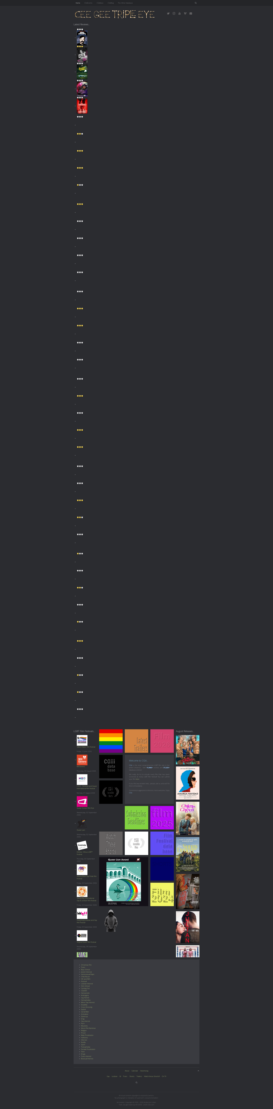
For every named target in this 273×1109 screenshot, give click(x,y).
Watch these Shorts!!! (152, 1076)
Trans (83, 967)
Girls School (85, 986)
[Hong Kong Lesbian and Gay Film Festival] (82, 913)
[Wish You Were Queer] (82, 421)
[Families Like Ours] (82, 596)
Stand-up (84, 1016)
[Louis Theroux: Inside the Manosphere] (82, 125)
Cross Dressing (86, 1007)
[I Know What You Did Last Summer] (82, 229)
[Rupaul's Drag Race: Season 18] (82, 176)
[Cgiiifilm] (168, 13)
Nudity (83, 1042)
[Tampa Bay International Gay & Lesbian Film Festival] (82, 891)
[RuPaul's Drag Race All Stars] (82, 526)
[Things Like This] (82, 246)
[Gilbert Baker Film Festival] (82, 740)
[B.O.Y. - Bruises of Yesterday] (82, 649)
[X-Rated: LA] (82, 280)
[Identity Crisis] (82, 334)
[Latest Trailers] (136, 741)
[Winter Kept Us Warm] (82, 683)
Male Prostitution (87, 1035)
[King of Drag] (82, 368)
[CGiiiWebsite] (179, 13)
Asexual (84, 981)
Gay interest (85, 1021)
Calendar (134, 1071)
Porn (83, 1023)
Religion (84, 1030)
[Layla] (82, 630)
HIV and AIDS (85, 979)
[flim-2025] (162, 817)
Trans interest (86, 1056)
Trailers (139, 1076)
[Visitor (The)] (82, 491)
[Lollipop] (82, 562)
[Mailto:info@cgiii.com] (190, 13)
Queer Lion (81, 830)
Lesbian (114, 1076)
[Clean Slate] (82, 543)
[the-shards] (187, 749)
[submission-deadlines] (136, 817)
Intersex (84, 1040)
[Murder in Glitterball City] (82, 89)
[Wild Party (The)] (82, 613)
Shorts (131, 1076)
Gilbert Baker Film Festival (86, 747)
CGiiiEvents (88, 3)
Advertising (144, 1071)
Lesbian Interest (87, 984)
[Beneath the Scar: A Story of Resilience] (82, 387)
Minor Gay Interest (88, 1002)
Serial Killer (85, 1012)
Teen (83, 1052)
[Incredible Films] (136, 843)
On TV (164, 1076)
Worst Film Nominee (88, 1028)
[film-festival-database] (162, 843)
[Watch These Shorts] (111, 843)
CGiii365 (84, 991)
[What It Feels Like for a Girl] (82, 404)
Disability (84, 1005)
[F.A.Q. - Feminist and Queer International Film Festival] (82, 779)
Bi (120, 1076)
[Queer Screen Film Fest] (82, 801)
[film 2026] (162, 741)
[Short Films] (162, 869)
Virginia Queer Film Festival (86, 942)
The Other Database (125, 3)
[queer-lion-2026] (123, 881)
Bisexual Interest (87, 1059)
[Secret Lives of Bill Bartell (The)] (82, 38)
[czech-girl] (187, 818)
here (137, 779)
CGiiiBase (100, 3)
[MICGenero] (82, 760)
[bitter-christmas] (187, 783)
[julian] (187, 927)
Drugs (83, 1054)
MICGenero (81, 766)
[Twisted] (82, 106)
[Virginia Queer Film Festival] (82, 935)
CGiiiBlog (111, 3)
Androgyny (85, 995)
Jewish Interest (86, 972)
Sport (83, 1044)
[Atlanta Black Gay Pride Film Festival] (82, 869)
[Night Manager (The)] (82, 142)
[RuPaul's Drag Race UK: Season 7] (82, 212)
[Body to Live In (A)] (82, 717)
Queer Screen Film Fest (85, 808)
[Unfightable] (82, 351)
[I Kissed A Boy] (82, 579)
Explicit (83, 1009)
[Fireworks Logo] (115, 14)
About (127, 1071)
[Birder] (82, 666)
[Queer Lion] (82, 823)
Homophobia (85, 1000)
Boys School (85, 969)
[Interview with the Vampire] (82, 55)
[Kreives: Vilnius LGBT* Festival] (82, 845)
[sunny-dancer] (187, 854)
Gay (108, 1076)
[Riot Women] (82, 193)
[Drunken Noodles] (82, 72)
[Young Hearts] (82, 455)
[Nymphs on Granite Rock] (82, 263)
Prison (83, 1033)
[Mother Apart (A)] (82, 474)
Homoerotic (85, 993)
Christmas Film (86, 965)
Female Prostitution (88, 1049)
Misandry (84, 1026)
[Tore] (82, 317)
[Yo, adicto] (82, 438)
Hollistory (84, 1037)
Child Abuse (85, 977)
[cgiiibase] (111, 766)
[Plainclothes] (82, 159)
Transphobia (85, 1047)
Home (78, 3)
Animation (84, 1014)
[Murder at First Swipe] (82, 300)
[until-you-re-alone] (187, 891)
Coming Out (85, 988)
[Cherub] (82, 700)
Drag (82, 1019)
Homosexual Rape (87, 974)
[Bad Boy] (82, 508)
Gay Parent (85, 998)
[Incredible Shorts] (111, 792)
